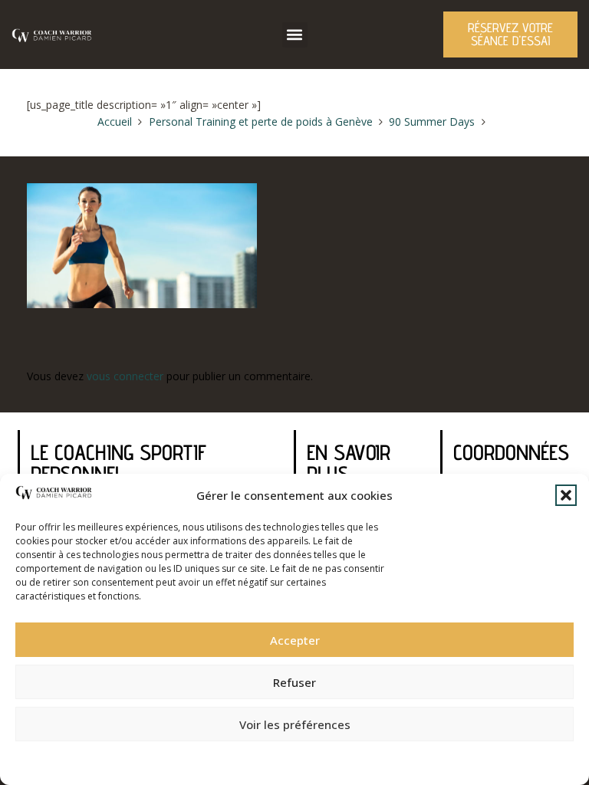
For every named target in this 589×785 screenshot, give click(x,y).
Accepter (295, 640)
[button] (566, 495)
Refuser (294, 682)
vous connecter (125, 376)
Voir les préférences (294, 724)
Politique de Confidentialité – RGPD (211, 758)
